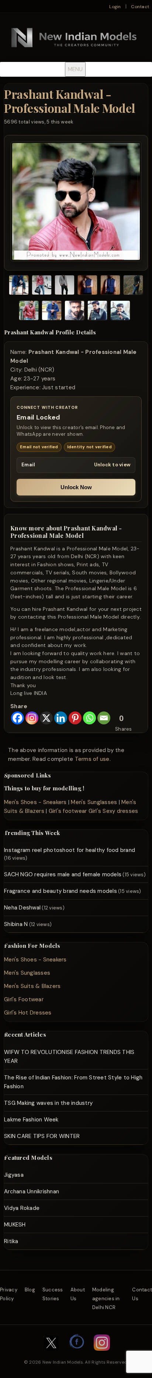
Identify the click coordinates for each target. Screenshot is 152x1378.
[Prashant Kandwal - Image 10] (97, 311)
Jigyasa (14, 1175)
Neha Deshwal (22, 907)
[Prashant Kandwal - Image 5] (110, 286)
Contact (140, 7)
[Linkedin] (60, 717)
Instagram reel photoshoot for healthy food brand (69, 850)
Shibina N (16, 924)
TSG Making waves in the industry (48, 1103)
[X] (46, 717)
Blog (30, 1290)
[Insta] (102, 1354)
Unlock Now (76, 487)
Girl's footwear (68, 811)
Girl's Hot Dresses (28, 1012)
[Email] (103, 717)
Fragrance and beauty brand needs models (60, 891)
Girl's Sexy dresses (113, 811)
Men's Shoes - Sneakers (35, 802)
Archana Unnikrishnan (31, 1191)
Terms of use (92, 759)
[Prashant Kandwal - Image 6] (133, 286)
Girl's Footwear (24, 999)
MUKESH (15, 1224)
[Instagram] (31, 717)
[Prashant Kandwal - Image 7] (29, 311)
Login (115, 7)
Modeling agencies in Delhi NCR (106, 1299)
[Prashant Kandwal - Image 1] (19, 286)
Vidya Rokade (21, 1208)
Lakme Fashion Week (31, 1119)
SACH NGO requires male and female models (62, 874)
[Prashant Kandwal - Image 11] (120, 311)
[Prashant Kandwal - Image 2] (42, 286)
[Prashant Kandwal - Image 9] (74, 311)
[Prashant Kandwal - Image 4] (87, 286)
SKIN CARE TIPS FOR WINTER (42, 1136)
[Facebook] (17, 717)
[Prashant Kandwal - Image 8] (52, 311)
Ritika (11, 1241)
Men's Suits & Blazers (32, 986)
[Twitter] (51, 1354)
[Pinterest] (75, 717)
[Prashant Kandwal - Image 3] (65, 286)
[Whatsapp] (89, 717)
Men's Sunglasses (94, 802)
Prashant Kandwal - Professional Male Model (69, 101)
